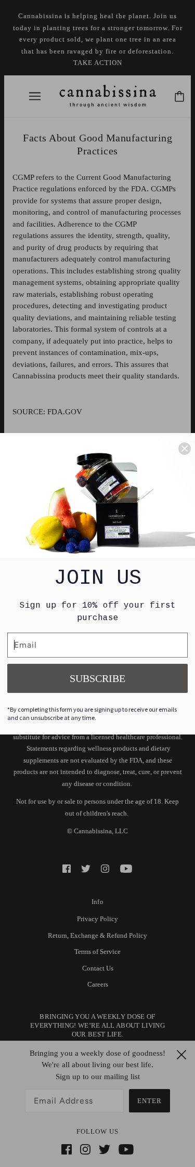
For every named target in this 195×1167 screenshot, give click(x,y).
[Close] (184, 449)
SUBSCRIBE (97, 678)
